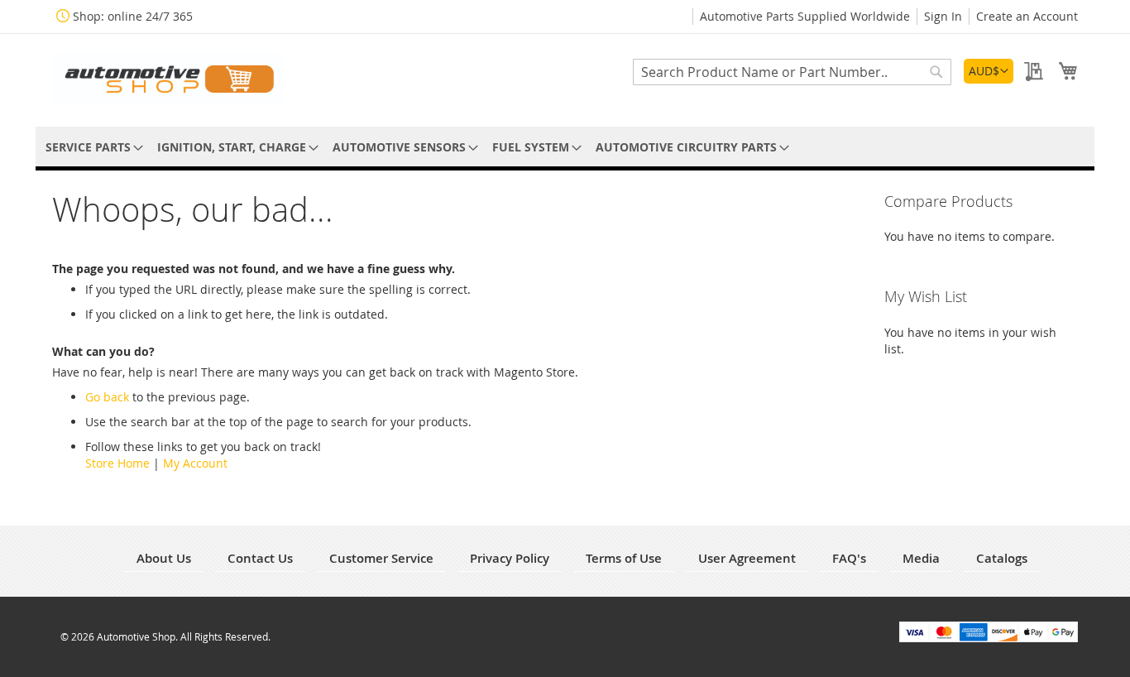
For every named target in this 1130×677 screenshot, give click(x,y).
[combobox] (792, 72)
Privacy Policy (509, 558)
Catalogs (1001, 558)
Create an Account (1027, 16)
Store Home (117, 463)
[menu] (565, 146)
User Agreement (747, 558)
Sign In (943, 16)
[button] (988, 71)
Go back (107, 397)
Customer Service (381, 558)
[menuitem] (91, 146)
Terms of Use (624, 558)
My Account (195, 463)
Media (921, 558)
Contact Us (260, 558)
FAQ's (849, 558)
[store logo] (168, 79)
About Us (163, 558)
